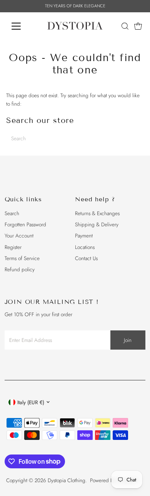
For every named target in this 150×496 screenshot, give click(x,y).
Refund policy (20, 269)
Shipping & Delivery (96, 224)
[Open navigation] (22, 26)
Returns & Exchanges (97, 213)
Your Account (19, 235)
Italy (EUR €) (30, 402)
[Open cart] (138, 26)
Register (13, 247)
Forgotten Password (25, 224)
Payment (84, 235)
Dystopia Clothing (66, 480)
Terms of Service (22, 258)
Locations (85, 247)
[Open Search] (125, 26)
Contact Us (86, 258)
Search (12, 213)
